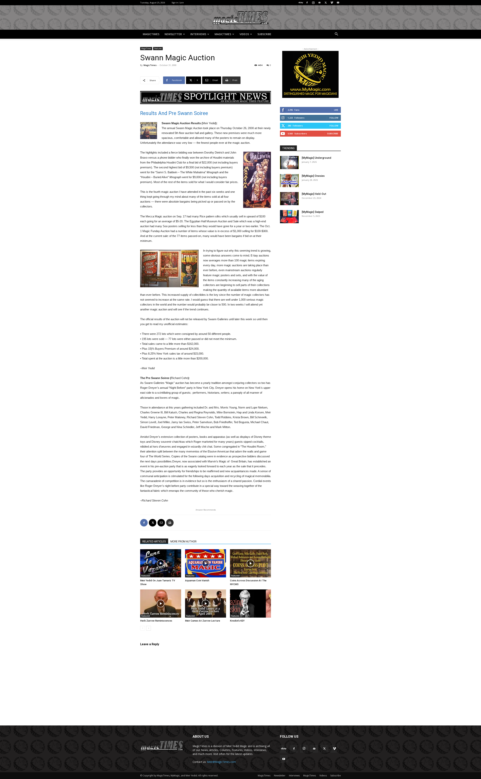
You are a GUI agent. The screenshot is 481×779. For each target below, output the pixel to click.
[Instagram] (313, 2)
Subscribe (264, 34)
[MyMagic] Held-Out (314, 193)
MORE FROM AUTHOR (183, 541)
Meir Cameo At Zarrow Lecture (202, 620)
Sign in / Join (178, 2)
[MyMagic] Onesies (313, 175)
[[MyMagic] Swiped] (289, 216)
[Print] (170, 522)
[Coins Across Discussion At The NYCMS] (250, 563)
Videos (244, 34)
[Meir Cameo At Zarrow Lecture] (205, 603)
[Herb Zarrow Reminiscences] (160, 603)
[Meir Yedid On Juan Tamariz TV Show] (160, 563)
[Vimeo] (332, 2)
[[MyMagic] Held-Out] (289, 198)
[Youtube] (338, 2)
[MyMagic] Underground (316, 157)
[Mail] (319, 2)
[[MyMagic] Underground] (289, 162)
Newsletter (173, 34)
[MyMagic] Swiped (313, 211)
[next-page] (148, 628)
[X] (325, 2)
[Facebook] (307, 2)
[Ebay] (301, 2)
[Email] (161, 522)
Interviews (198, 34)
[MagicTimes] (240, 18)
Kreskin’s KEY (237, 620)
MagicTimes (151, 34)
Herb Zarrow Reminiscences (156, 620)
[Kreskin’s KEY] (250, 603)
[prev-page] (142, 628)
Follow (334, 117)
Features (158, 48)
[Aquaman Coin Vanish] (205, 563)
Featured (145, 575)
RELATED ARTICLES (154, 541)
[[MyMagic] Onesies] (289, 180)
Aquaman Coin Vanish (197, 580)
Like (336, 109)
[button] (336, 34)
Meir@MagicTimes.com (221, 762)
